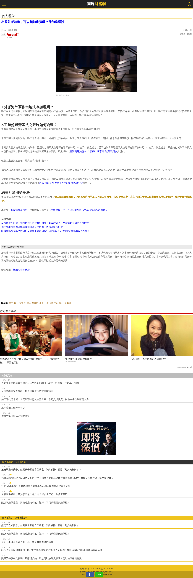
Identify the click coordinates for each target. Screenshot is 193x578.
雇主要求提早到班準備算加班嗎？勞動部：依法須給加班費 (32, 227)
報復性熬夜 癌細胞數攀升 (78, 358)
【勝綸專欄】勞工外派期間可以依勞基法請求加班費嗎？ (78, 210)
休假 (41, 303)
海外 (61, 303)
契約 (29, 303)
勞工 (11, 303)
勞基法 (35, 303)
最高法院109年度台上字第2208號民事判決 (61, 183)
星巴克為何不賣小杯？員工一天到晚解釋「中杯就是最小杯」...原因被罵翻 (29, 360)
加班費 (22, 303)
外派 (47, 303)
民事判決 (68, 303)
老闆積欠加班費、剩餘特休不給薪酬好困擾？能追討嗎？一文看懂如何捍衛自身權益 (45, 223)
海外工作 (54, 303)
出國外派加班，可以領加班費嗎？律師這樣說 (32, 22)
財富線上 (10, 37)
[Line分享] (99, 574)
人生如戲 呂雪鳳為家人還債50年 (148, 358)
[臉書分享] (90, 574)
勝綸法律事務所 (21, 269)
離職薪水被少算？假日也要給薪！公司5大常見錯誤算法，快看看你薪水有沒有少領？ (45, 231)
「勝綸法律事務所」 (19, 210)
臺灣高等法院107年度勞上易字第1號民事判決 (93, 151)
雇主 (16, 303)
